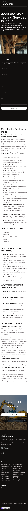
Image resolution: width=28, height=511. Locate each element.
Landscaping (4, 468)
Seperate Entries (17, 466)
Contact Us (4, 492)
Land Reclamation (6, 480)
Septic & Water (5, 478)
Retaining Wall (5, 476)
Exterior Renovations (6, 466)
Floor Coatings (5, 472)
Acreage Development (19, 472)
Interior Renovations (6, 464)
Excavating (4, 474)
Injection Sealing (17, 470)
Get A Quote (13, 414)
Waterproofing (17, 468)
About (2, 488)
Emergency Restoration (16, 477)
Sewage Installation (18, 474)
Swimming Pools (17, 480)
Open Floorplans (17, 464)
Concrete (3, 470)
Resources (3, 490)
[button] (26, 3)
